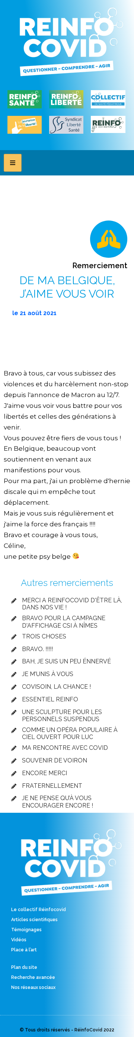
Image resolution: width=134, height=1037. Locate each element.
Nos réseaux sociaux (33, 987)
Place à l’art (24, 949)
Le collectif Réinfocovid (38, 909)
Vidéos (18, 939)
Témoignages (26, 929)
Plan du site (24, 967)
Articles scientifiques (34, 919)
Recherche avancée (33, 977)
